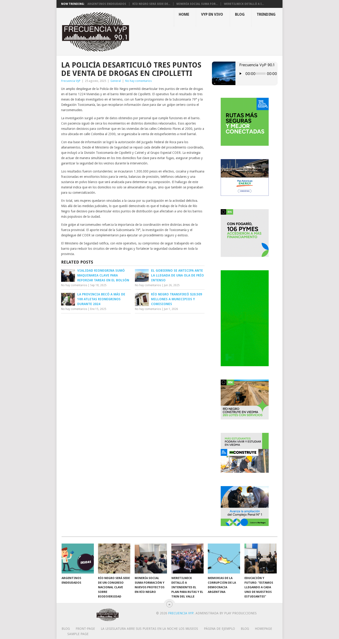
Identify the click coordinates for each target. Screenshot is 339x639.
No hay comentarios (138, 81)
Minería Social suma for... (197, 4)
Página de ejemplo (219, 628)
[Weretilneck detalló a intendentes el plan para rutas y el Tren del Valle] (187, 559)
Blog (240, 14)
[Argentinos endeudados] (78, 559)
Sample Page (78, 634)
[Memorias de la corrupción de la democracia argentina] (224, 559)
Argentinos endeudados (106, 4)
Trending (266, 14)
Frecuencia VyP (70, 81)
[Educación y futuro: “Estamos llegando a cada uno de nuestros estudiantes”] (260, 559)
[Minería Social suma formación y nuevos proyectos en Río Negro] (151, 559)
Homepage (263, 628)
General (115, 81)
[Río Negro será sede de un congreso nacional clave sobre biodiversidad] (114, 559)
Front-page (85, 628)
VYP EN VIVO (212, 14)
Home (184, 14)
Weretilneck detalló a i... (244, 4)
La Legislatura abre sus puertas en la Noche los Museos (149, 628)
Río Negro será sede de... (151, 4)
